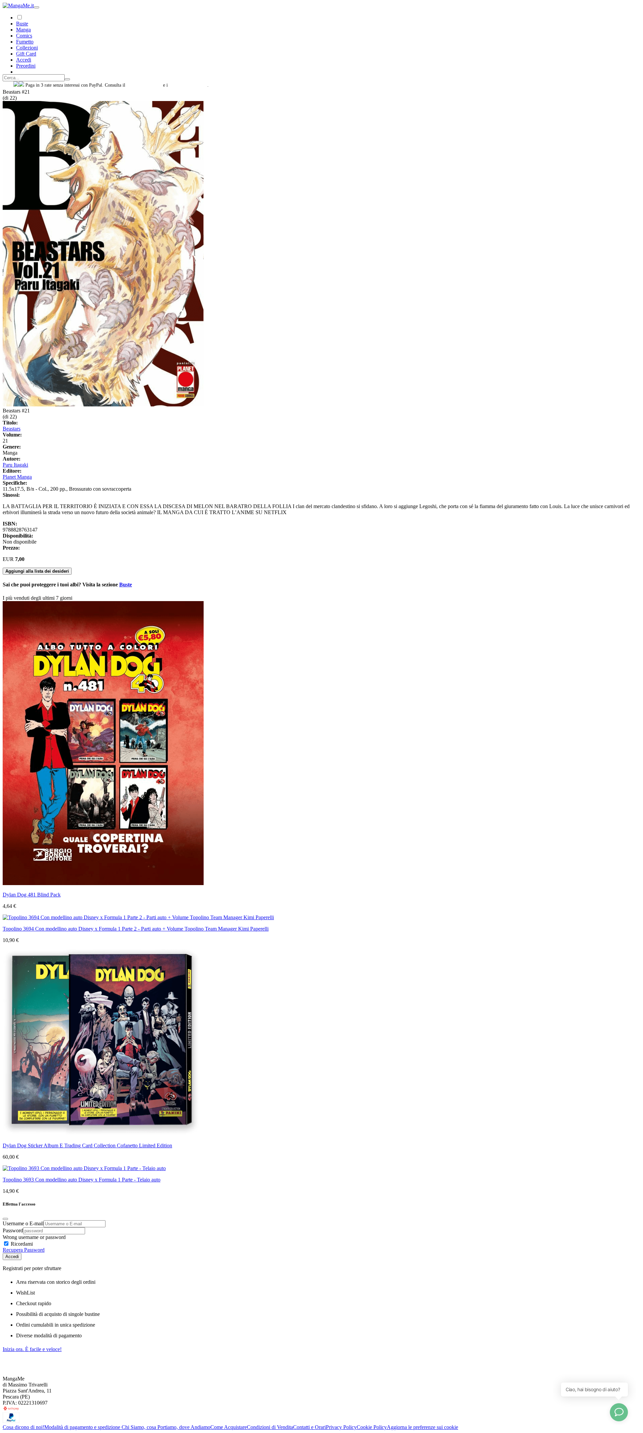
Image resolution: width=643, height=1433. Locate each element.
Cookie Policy (372, 1427)
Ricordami (21, 1244)
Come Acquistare (228, 1427)
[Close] (5, 1219)
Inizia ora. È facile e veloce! (32, 1349)
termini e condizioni (188, 85)
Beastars (11, 429)
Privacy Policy (341, 1427)
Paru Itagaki (15, 465)
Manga (23, 29)
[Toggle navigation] (36, 7)
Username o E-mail (23, 1223)
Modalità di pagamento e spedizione (83, 1427)
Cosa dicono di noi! (23, 1427)
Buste (22, 23)
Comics (24, 35)
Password (13, 1230)
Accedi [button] (23, 60)
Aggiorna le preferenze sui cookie (422, 1427)
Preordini (25, 66)
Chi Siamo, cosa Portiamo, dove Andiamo (166, 1427)
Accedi (12, 1256)
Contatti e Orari (309, 1427)
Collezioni (27, 48)
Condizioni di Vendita (270, 1427)
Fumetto (24, 41)
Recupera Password (24, 1250)
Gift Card (26, 54)
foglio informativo (144, 85)
